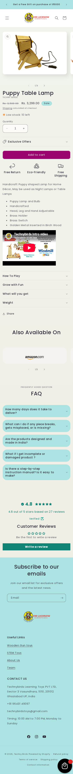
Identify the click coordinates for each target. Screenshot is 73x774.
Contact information (38, 764)
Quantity (8, 121)
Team (11, 667)
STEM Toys (14, 653)
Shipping (7, 108)
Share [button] (10, 313)
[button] (7, 18)
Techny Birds (21, 754)
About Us (13, 660)
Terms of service (28, 759)
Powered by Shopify (39, 754)
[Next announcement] (66, 4)
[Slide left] (29, 86)
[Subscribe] (62, 598)
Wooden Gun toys (20, 645)
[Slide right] (44, 86)
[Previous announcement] (6, 4)
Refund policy (60, 754)
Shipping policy (49, 759)
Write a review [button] (36, 547)
